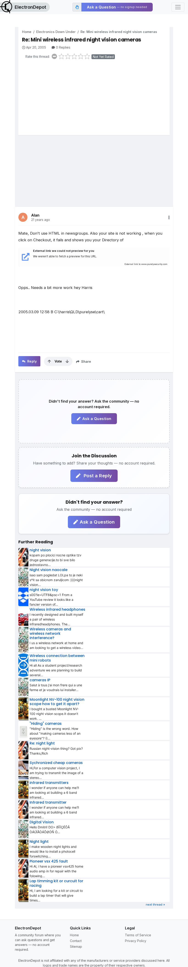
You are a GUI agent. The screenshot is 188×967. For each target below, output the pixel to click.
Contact (76, 941)
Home (26, 32)
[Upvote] (49, 361)
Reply (31, 361)
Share (85, 361)
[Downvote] (67, 361)
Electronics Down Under (56, 32)
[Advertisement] (96, 98)
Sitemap (76, 946)
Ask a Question (96, 418)
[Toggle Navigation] (177, 7)
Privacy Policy (135, 941)
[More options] (169, 217)
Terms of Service (138, 935)
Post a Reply (97, 475)
